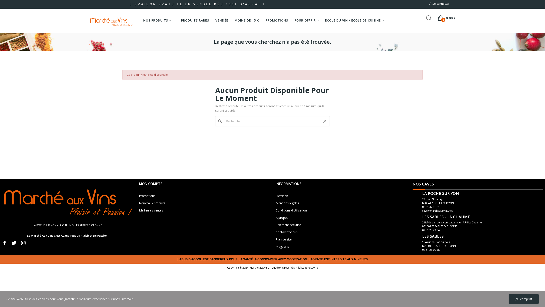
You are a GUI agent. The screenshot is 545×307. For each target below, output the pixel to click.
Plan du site (284, 239)
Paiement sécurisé (288, 225)
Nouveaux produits (152, 203)
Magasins (282, 247)
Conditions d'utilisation (291, 210)
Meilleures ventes (151, 210)
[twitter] (14, 243)
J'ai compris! (523, 299)
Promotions (147, 196)
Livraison (282, 196)
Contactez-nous (287, 232)
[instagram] (23, 243)
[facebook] (4, 243)
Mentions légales (287, 203)
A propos (282, 218)
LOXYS (314, 267)
